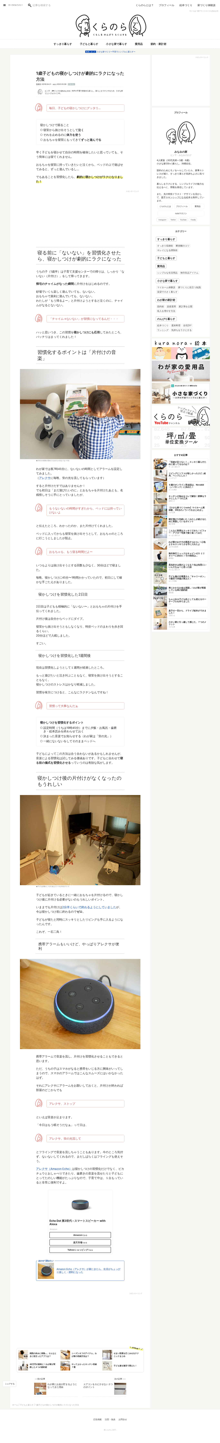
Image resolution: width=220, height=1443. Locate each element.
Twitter (173, 220)
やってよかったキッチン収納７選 (84, 1365)
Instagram (162, 220)
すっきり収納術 (165, 245)
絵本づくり (185, 5)
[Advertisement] (52, 217)
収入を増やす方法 (166, 311)
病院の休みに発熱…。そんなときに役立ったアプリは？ (43, 1354)
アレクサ (45, 478)
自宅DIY (187, 325)
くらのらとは (165, 206)
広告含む (71, 84)
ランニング (162, 330)
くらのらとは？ (145, 5)
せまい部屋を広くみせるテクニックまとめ (126, 1354)
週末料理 (175, 325)
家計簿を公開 (185, 306)
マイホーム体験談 (166, 287)
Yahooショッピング (77, 1249)
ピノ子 (47, 91)
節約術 (160, 306)
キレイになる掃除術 (167, 250)
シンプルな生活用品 (167, 272)
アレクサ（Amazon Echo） (54, 1168)
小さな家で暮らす (116, 43)
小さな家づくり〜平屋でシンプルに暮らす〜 (116, 51)
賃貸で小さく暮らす (167, 291)
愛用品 (139, 43)
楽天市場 (77, 1242)
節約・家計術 (158, 43)
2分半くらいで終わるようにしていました (89, 907)
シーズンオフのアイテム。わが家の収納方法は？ (84, 1354)
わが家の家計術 (166, 299)
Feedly (193, 220)
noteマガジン (181, 213)
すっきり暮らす (63, 43)
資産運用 (171, 306)
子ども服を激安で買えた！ (125, 1365)
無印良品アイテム (189, 272)
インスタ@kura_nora (62, 91)
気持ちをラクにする (181, 330)
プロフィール (166, 5)
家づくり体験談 (206, 5)
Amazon (77, 1235)
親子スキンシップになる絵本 (176, 197)
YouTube (183, 220)
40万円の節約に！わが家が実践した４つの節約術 (42, 1365)
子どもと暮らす (89, 43)
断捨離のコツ (182, 245)
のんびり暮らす (166, 318)
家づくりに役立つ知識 (189, 287)
